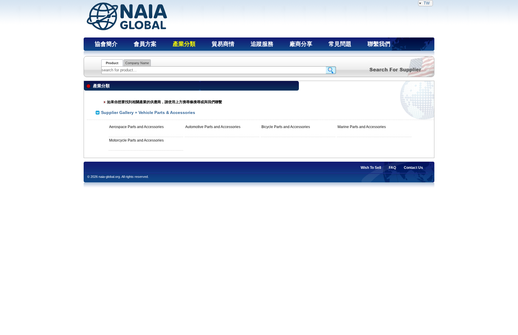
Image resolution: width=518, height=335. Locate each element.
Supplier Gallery (117, 112)
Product (112, 63)
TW (426, 3)
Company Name (137, 63)
